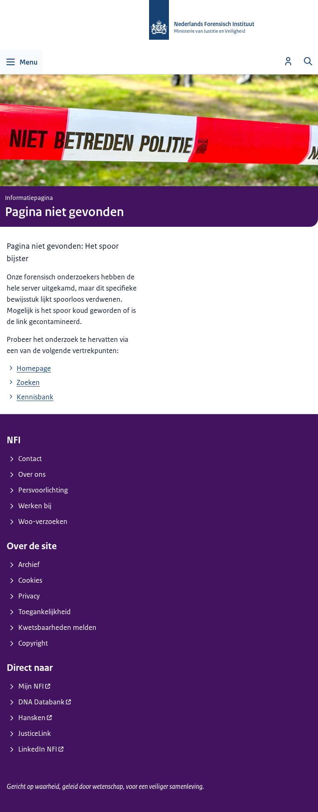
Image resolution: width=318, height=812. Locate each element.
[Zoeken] (308, 61)
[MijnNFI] (288, 61)
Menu (28, 62)
